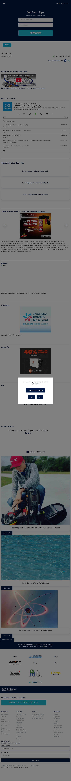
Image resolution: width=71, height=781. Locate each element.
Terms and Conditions (35, 390)
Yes (31, 397)
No (40, 397)
